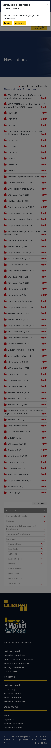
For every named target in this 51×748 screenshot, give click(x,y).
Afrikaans (19, 23)
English (7, 23)
